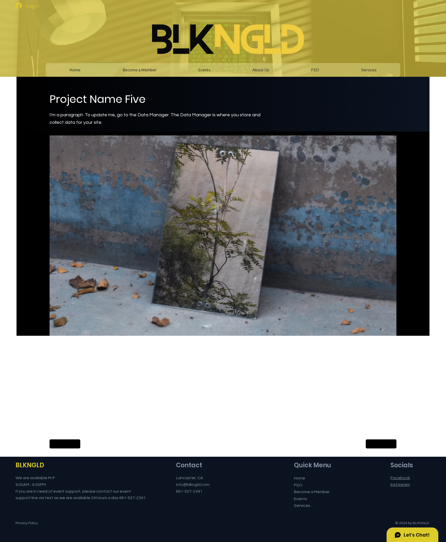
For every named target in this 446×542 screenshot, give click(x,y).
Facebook (400, 478)
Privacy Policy (26, 523)
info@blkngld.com (193, 485)
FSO (298, 485)
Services (302, 505)
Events (300, 499)
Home (299, 478)
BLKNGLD (29, 465)
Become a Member (312, 492)
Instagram (400, 485)
